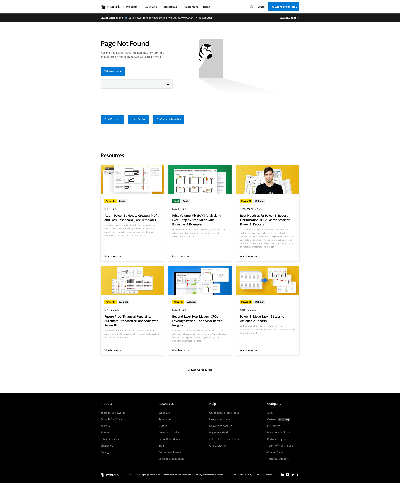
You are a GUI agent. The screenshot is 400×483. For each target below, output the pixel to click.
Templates (165, 419)
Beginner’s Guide (219, 432)
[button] (113, 71)
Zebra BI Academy (169, 439)
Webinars (164, 412)
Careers (271, 419)
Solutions (106, 432)
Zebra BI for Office (111, 419)
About (270, 412)
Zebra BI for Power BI (113, 412)
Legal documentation (171, 458)
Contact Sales (275, 452)
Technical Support (278, 458)
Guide (122, 200)
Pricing (105, 452)
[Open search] (251, 6)
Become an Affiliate (278, 432)
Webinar (259, 200)
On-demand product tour (224, 412)
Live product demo (220, 419)
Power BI (110, 200)
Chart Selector (217, 445)
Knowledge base (218, 426)
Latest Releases (110, 439)
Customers (273, 426)
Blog (161, 445)
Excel (176, 200)
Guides (163, 426)
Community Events (170, 452)
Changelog (107, 445)
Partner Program (277, 439)
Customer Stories (169, 432)
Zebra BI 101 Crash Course (224, 439)
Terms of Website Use (280, 445)
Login (261, 6)
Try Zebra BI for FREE (283, 6)
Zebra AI (105, 426)
